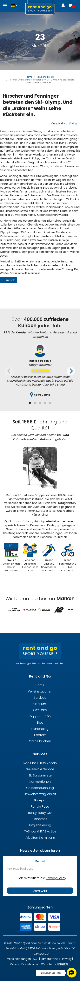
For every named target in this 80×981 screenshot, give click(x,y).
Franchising (40, 729)
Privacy (66, 959)
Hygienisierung (40, 825)
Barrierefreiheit (50, 959)
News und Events (45, 76)
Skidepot (40, 800)
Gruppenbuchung (40, 788)
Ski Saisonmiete (40, 775)
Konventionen (40, 781)
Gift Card (40, 710)
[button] (14, 3)
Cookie (14, 964)
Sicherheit (40, 819)
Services (40, 697)
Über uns (40, 704)
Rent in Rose (40, 806)
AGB (35, 959)
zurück (10, 280)
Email (40, 861)
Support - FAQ (40, 716)
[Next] (71, 371)
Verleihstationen (40, 691)
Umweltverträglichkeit (40, 794)
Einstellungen (30, 964)
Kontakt (40, 735)
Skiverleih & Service (40, 769)
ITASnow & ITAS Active (40, 831)
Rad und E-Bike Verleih (40, 763)
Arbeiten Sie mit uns (40, 837)
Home (29, 76)
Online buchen (40, 741)
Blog (40, 722)
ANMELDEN (40, 891)
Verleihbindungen (19, 959)
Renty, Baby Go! (40, 813)
